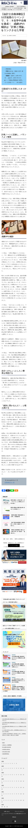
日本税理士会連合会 (6, 749)
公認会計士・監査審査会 (7, 744)
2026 (3, 761)
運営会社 (14, 817)
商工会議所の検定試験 (6, 747)
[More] (16, 490)
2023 (3, 779)
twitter (13, 821)
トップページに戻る (14, 545)
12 (7, 806)
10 (20, 768)
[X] (8, 490)
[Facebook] (4, 490)
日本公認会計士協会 (6, 751)
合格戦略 (10, 35)
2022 (3, 785)
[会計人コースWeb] (9, 4)
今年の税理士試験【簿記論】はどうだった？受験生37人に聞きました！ (18, 673)
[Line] (12, 490)
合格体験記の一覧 (9, 482)
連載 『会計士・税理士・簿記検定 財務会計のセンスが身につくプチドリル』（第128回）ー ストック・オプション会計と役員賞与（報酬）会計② (8, 539)
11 (23, 768)
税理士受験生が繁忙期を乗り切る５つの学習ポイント (18, 508)
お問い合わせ (7, 811)
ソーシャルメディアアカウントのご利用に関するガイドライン (14, 814)
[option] (14, 557)
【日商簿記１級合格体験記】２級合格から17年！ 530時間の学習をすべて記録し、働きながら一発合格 (14, 688)
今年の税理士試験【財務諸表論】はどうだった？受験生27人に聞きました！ (18, 665)
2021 (3, 791)
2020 (3, 798)
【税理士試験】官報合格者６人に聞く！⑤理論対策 (18, 515)
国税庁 (3, 742)
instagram (15, 821)
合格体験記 (14, 35)
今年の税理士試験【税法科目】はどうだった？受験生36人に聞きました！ (18, 658)
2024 (3, 772)
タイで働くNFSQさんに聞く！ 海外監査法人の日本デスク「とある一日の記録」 (18, 680)
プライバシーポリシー (19, 811)
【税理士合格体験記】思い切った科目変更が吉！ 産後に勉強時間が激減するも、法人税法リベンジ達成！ (19, 539)
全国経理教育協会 (5, 753)
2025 (3, 766)
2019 (3, 804)
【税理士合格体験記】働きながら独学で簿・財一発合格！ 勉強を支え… (18, 531)
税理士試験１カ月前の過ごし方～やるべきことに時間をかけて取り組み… (18, 502)
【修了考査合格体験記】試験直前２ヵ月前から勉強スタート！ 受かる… (18, 524)
